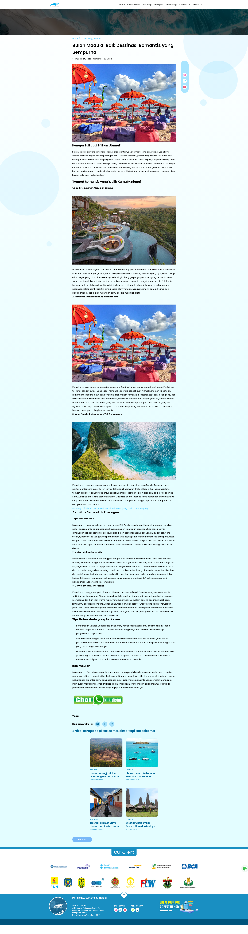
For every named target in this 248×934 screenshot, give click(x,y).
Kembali (82, 839)
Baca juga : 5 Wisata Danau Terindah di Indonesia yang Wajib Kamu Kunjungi (110, 508)
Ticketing (147, 4)
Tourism (98, 38)
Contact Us (184, 4)
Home (122, 4)
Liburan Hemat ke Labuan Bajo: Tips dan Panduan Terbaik (140, 775)
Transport (159, 4)
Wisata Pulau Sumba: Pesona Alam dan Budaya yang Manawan (140, 824)
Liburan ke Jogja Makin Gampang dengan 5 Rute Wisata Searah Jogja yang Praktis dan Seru (105, 775)
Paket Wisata (133, 4)
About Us (197, 4)
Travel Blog (171, 4)
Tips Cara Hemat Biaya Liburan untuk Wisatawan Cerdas (104, 824)
